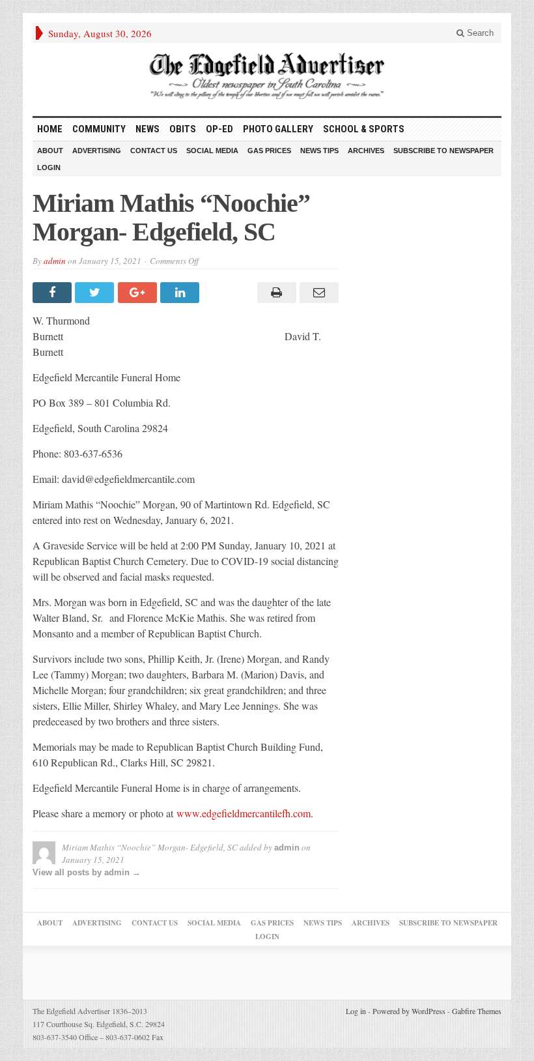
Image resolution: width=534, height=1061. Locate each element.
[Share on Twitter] (96, 292)
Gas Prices (269, 150)
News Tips (319, 150)
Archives (366, 150)
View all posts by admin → (87, 872)
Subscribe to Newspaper (443, 150)
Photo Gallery (278, 129)
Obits (182, 129)
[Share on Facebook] (54, 292)
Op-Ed (219, 129)
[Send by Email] (317, 292)
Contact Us (153, 150)
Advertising (96, 150)
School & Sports (363, 129)
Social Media (212, 150)
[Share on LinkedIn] (181, 292)
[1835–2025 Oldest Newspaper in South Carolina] (267, 76)
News (147, 129)
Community (99, 129)
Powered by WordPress (408, 1011)
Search (479, 33)
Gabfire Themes (476, 1011)
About (50, 150)
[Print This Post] (274, 292)
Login (49, 167)
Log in (356, 1011)
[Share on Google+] (139, 292)
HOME (50, 129)
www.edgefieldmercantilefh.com (243, 813)
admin (55, 261)
